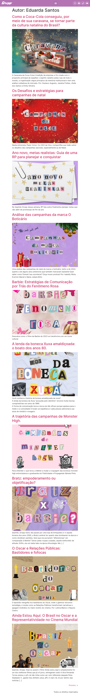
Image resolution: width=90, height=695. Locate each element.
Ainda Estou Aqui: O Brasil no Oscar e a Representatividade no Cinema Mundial (45, 617)
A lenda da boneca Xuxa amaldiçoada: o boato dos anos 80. (43, 346)
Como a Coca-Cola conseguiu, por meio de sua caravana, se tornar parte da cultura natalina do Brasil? (43, 20)
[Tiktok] (83, 3)
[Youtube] (87, 3)
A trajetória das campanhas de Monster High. (44, 418)
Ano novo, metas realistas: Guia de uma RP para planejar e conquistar (44, 155)
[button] (55, 3)
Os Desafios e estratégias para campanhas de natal (37, 93)
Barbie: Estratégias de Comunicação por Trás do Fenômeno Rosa (42, 284)
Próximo (73, 685)
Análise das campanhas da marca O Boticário (41, 216)
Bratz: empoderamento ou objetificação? (34, 480)
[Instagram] (75, 3)
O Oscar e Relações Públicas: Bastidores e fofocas (36, 550)
